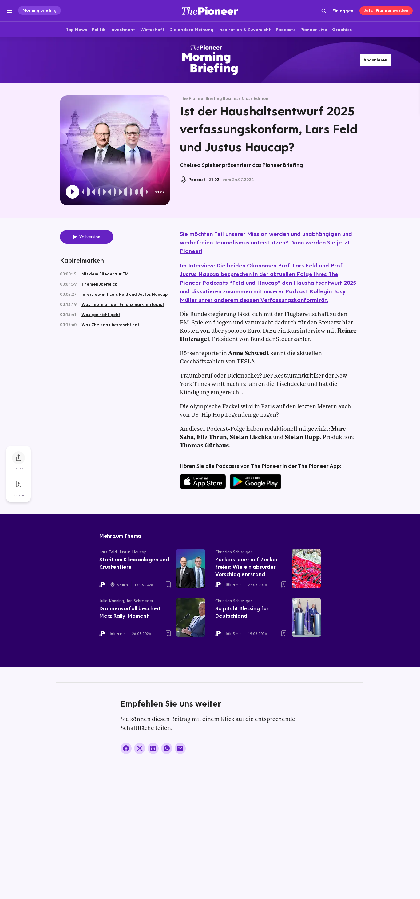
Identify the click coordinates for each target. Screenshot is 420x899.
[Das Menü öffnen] (9, 11)
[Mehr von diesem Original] (210, 60)
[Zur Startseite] (210, 10)
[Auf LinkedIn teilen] (153, 748)
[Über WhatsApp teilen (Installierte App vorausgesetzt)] (166, 748)
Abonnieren (375, 60)
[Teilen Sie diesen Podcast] (18, 457)
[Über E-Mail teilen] (180, 748)
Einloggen (342, 11)
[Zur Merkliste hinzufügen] (18, 484)
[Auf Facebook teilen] (126, 748)
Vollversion (89, 237)
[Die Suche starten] (323, 10)
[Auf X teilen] (139, 748)
